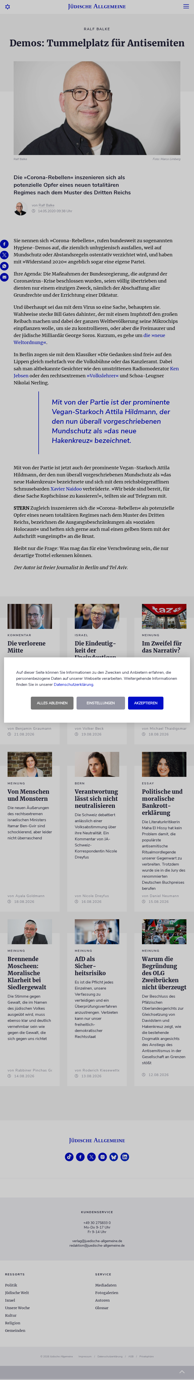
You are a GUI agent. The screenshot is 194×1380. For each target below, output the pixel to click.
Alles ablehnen (52, 703)
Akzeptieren (145, 703)
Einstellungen (101, 703)
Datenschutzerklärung (73, 684)
